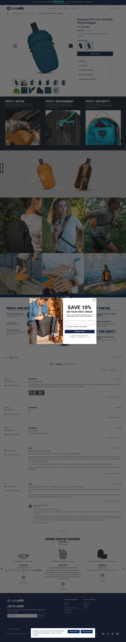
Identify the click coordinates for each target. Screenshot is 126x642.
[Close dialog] (94, 300)
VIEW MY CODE (80, 331)
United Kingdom (86, 631)
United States (74, 631)
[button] (1, 168)
